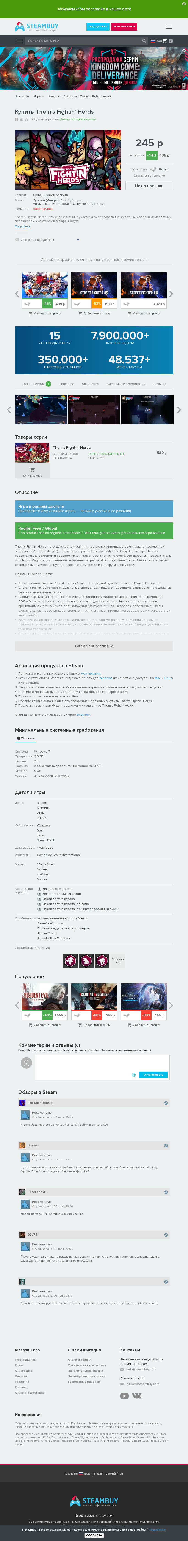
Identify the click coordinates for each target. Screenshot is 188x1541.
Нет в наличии (149, 185)
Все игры (22, 96)
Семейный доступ (51, 923)
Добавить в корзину (47, 313)
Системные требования (125, 384)
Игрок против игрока (59, 899)
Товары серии (35, 384)
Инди (41, 813)
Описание (66, 384)
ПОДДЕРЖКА (98, 26)
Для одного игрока (57, 889)
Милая (42, 879)
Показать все (118, 961)
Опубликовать (153, 1075)
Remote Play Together (53, 938)
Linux (168, 678)
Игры (37, 96)
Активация (90, 384)
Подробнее (22, 226)
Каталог (21, 1376)
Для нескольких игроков (62, 894)
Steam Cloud (46, 933)
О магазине (24, 1371)
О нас (19, 1365)
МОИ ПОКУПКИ (124, 26)
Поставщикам (25, 1360)
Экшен (42, 803)
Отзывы (159, 384)
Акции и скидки (79, 1360)
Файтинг (43, 808)
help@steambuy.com (141, 1369)
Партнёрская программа (86, 1376)
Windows (105, 678)
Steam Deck (46, 840)
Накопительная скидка (85, 1371)
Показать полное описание (94, 646)
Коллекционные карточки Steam (62, 918)
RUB (159, 41)
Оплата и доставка (29, 1393)
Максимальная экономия (87, 1365)
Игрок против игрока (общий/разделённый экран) (81, 909)
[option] (44, 294)
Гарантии (22, 1382)
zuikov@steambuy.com (142, 1384)
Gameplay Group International (58, 855)
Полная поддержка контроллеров (63, 928)
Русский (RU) (113, 1474)
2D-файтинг (45, 864)
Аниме (42, 818)
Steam (52, 96)
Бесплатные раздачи (84, 1382)
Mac (158, 678)
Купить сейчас (32, 476)
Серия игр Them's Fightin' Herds (88, 96)
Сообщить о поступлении (37, 240)
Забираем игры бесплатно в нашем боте (94, 9)
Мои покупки (90, 673)
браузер (83, 715)
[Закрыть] (184, 3)
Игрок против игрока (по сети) (66, 904)
